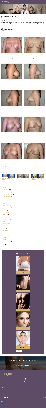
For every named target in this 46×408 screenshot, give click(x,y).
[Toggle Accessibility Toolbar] (2, 402)
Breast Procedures (6, 189)
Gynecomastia (5, 217)
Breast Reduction (5, 201)
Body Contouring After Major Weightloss (9, 207)
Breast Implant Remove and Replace (9, 198)
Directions (25, 382)
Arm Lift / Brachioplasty (7, 205)
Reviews (25, 378)
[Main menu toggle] (45, 2)
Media (25, 379)
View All (4, 187)
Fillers (4, 244)
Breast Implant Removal (7, 196)
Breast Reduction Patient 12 (8, 16)
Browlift (4, 228)
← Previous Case (3, 166)
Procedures (25, 375)
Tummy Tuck (5, 214)
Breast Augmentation (6, 192)
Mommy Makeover (6, 212)
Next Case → (43, 166)
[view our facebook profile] (1, 398)
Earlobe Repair (5, 225)
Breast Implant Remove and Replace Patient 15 (37, 179)
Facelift (4, 232)
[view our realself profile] (9, 398)
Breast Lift (4, 200)
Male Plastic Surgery (6, 216)
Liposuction (5, 210)
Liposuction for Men (6, 219)
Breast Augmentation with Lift (7, 194)
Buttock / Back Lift (6, 208)
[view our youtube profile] (5, 398)
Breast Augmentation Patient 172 (23, 179)
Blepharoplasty (5, 226)
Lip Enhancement (5, 234)
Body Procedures (5, 203)
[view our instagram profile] (7, 398)
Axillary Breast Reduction (7, 191)
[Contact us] (43, 397)
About (25, 374)
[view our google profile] (3, 398)
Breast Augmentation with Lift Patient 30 (8, 179)
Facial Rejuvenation (6, 223)
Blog (24, 380)
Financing (25, 381)
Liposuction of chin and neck (7, 235)
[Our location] (45, 397)
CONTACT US (19, 350)
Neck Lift (4, 237)
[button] (19, 350)
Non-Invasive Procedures (7, 241)
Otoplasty (4, 239)
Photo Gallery (26, 377)
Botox (4, 242)
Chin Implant (5, 230)
